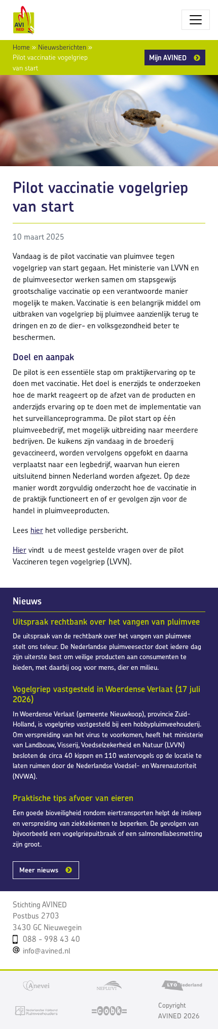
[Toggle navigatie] (195, 20)
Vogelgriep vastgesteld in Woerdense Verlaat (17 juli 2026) (106, 694)
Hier (19, 550)
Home (21, 47)
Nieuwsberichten (62, 47)
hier (36, 530)
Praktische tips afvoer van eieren (73, 798)
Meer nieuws (38, 869)
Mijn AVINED (168, 57)
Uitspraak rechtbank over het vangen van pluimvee (106, 621)
